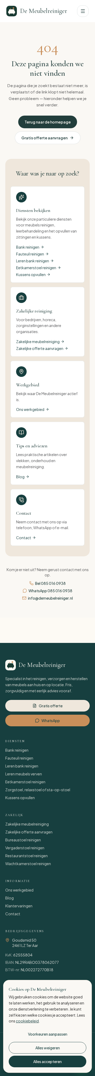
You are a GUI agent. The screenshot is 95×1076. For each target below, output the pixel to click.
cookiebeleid (27, 1020)
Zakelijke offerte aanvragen (39, 348)
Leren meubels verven (23, 773)
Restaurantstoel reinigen (26, 855)
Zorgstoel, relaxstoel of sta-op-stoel (37, 789)
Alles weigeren (47, 1047)
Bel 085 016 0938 (50, 583)
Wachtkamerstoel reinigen (28, 863)
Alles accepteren (47, 1061)
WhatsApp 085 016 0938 (50, 590)
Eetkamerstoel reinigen (36, 267)
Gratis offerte (51, 705)
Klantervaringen (18, 905)
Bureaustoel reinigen (23, 839)
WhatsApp (50, 720)
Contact (23, 537)
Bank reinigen (27, 247)
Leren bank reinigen (32, 260)
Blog (20, 476)
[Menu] (83, 11)
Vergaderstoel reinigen (24, 847)
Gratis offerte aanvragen (44, 137)
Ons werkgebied (30, 409)
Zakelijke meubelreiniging (38, 341)
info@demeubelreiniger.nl (50, 598)
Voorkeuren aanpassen (47, 1034)
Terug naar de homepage (48, 122)
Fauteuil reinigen (30, 254)
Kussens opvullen (31, 274)
